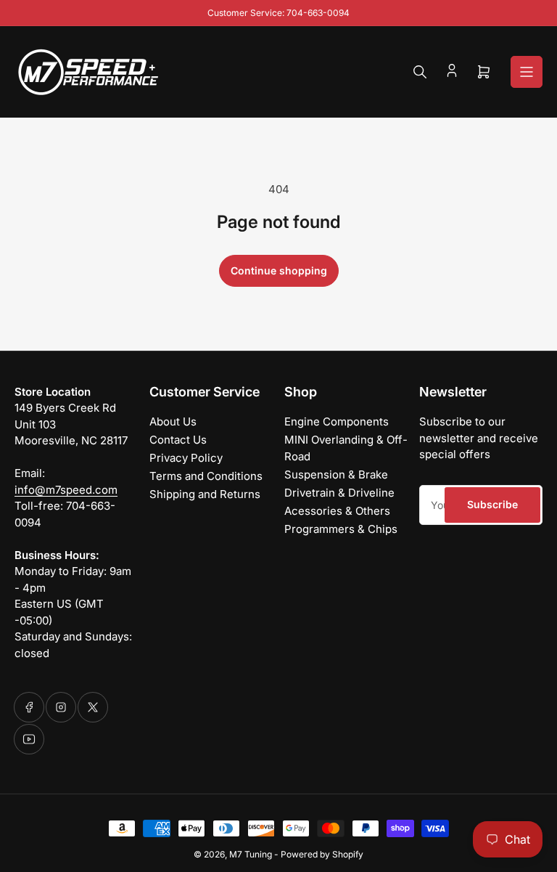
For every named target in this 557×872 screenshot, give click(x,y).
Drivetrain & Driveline (339, 493)
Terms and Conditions (206, 476)
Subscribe (492, 504)
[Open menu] (526, 72)
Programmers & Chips (340, 529)
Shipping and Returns (204, 494)
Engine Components (336, 421)
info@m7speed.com (66, 490)
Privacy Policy (186, 458)
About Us (173, 421)
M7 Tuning (250, 854)
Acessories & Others (337, 511)
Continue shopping (279, 270)
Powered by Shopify (322, 854)
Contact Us (178, 440)
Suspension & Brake (336, 474)
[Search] (420, 72)
